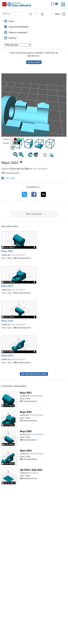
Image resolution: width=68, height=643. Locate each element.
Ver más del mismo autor (33, 374)
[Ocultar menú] (60, 14)
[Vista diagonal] (50, 148)
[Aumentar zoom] (15, 156)
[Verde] (19, 139)
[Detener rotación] (36, 156)
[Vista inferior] (39, 148)
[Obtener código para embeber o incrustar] (43, 194)
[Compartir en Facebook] (33, 194)
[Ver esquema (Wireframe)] (45, 156)
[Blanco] (11, 139)
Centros (12, 38)
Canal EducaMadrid (18, 26)
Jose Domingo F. (40, 169)
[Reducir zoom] (21, 156)
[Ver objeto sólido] (51, 156)
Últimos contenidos (18, 32)
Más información (33, 214)
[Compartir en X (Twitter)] (24, 194)
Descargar (10, 178)
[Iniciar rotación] (30, 156)
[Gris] (15, 143)
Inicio (11, 21)
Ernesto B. (34, 473)
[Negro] (19, 143)
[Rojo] (15, 139)
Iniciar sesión (34, 62)
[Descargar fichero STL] (11, 147)
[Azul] (22, 139)
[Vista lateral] (29, 148)
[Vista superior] (18, 148)
